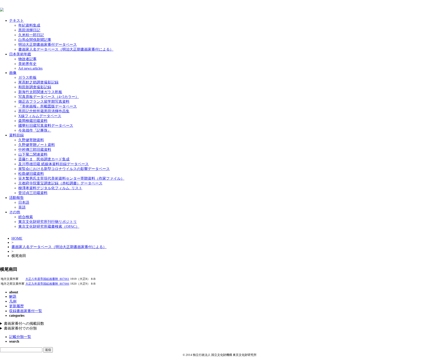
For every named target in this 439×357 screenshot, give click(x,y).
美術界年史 (27, 64)
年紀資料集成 (29, 25)
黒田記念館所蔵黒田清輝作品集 (44, 111)
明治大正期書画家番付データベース (47, 44)
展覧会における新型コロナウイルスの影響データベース (64, 169)
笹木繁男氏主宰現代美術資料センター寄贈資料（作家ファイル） (71, 178)
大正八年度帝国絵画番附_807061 (47, 279)
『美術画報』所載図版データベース (47, 106)
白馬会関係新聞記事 (34, 40)
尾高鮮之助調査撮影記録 (38, 82)
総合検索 (25, 217)
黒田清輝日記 (29, 30)
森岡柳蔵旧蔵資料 (33, 121)
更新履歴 (16, 306)
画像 (12, 73)
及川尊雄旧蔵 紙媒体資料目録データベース (53, 164)
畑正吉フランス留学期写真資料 (44, 101)
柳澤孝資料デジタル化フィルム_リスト (50, 188)
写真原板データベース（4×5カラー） (48, 97)
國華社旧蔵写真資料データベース (45, 125)
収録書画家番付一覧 (25, 311)
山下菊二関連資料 (33, 154)
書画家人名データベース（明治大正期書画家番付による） (65, 49)
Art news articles (30, 68)
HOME (16, 238)
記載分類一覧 (20, 337)
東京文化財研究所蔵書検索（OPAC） (48, 226)
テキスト (16, 20)
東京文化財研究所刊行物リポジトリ (47, 222)
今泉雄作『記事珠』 (34, 130)
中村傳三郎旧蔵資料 (34, 149)
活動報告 (16, 198)
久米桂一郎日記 (31, 35)
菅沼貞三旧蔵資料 (33, 193)
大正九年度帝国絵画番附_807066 (47, 283)
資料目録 (16, 135)
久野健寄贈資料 (31, 140)
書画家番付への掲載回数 (24, 323)
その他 (14, 212)
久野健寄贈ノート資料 (36, 145)
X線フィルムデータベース (39, 116)
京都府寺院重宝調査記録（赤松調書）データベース (60, 183)
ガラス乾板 (27, 77)
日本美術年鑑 (20, 54)
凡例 (12, 301)
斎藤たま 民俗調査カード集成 (44, 159)
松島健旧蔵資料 (31, 174)
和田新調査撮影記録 (34, 87)
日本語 (23, 202)
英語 (22, 207)
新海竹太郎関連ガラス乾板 (40, 92)
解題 (12, 296)
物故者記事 (27, 59)
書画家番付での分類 (20, 328)
